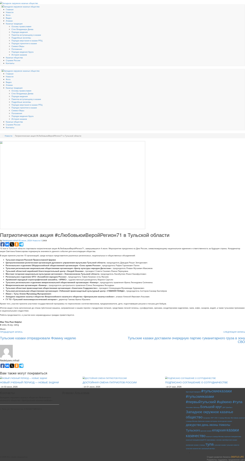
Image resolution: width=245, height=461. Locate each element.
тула (209, 444)
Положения (16, 49)
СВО (216, 418)
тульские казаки (220, 445)
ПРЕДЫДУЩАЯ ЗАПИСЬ (11, 331)
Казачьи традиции (14, 23)
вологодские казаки (225, 421)
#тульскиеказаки (216, 391)
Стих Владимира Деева (22, 29)
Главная (9, 9)
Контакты (10, 63)
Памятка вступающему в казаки (26, 34)
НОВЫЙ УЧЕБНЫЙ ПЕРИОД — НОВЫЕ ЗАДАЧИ (29, 382)
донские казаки (206, 431)
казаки (232, 430)
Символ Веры (17, 46)
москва (219, 440)
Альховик (189, 407)
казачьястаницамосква (232, 436)
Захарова (206, 418)
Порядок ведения (19, 32)
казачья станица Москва (215, 436)
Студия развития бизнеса (226, 458)
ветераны (213, 421)
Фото (8, 15)
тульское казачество (193, 448)
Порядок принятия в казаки (24, 43)
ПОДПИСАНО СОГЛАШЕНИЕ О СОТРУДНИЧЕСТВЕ (196, 382)
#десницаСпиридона (193, 392)
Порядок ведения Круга (22, 51)
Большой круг (211, 406)
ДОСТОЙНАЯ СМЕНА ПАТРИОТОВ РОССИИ (110, 382)
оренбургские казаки (229, 440)
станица (202, 445)
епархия (219, 429)
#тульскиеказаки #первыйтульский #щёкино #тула (214, 399)
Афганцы (196, 407)
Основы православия (21, 26)
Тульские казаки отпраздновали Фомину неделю (38, 337)
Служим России (13, 60)
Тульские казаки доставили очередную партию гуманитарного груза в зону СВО (186, 339)
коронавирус (211, 440)
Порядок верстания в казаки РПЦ (26, 40)
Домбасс (229, 407)
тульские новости (232, 445)
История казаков (19, 54)
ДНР (224, 407)
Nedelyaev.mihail (10, 240)
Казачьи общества (14, 57)
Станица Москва (224, 418)
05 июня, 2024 (25, 240)
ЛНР (212, 418)
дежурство (193, 424)
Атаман (9, 20)
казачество (195, 435)
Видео (9, 17)
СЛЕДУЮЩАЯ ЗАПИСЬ (234, 331)
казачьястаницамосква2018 (196, 440)
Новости (9, 12)
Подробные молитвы (21, 37)
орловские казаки (192, 445)
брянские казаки (204, 421)
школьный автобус (208, 448)
